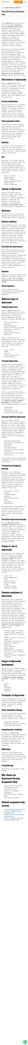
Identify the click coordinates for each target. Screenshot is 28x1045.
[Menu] (25, 2)
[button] (25, 1042)
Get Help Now (18, 2)
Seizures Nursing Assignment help (14, 809)
